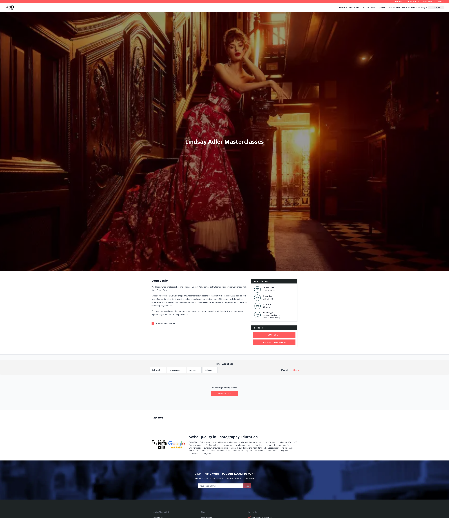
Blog (423, 7)
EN (441, 1)
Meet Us (414, 7)
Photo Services (402, 7)
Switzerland (413, 1)
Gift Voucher (364, 7)
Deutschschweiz (428, 1)
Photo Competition (378, 7)
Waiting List (224, 393)
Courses (342, 7)
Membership (354, 7)
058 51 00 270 (398, 1)
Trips (391, 7)
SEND (246, 486)
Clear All (296, 370)
